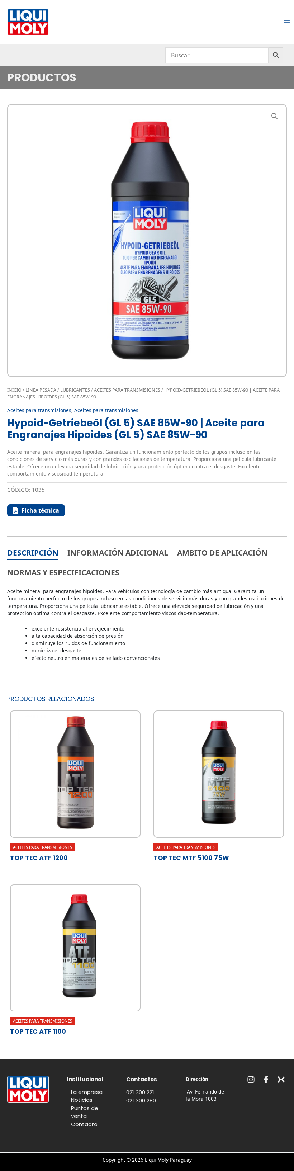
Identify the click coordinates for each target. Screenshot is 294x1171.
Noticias (82, 1100)
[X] (281, 1079)
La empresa (87, 1092)
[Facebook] (266, 1079)
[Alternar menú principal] (287, 22)
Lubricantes (75, 390)
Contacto (84, 1124)
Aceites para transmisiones (127, 390)
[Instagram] (251, 1079)
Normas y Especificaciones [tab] (63, 572)
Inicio (14, 390)
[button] (274, 116)
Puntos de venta (84, 1112)
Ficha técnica (40, 510)
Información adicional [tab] (117, 553)
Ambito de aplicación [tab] (222, 553)
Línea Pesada (40, 390)
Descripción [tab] (32, 553)
